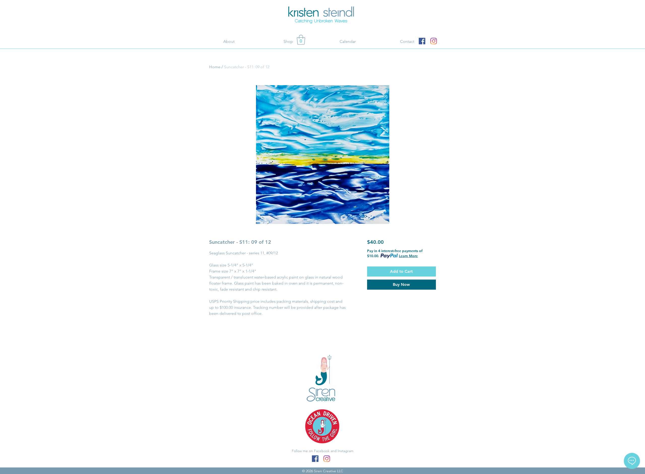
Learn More (408, 256)
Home (214, 66)
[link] (301, 40)
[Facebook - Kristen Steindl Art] (422, 41)
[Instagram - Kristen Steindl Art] (433, 41)
